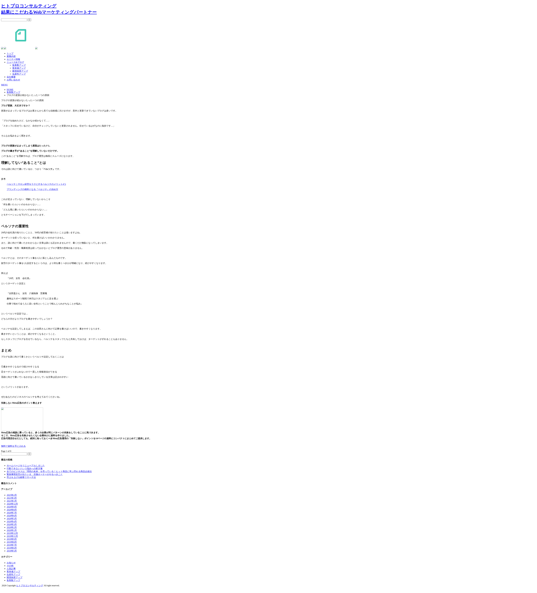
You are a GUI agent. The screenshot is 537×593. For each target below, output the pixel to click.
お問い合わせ (13, 80)
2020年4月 (12, 521)
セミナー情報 (13, 59)
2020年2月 (12, 527)
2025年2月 (12, 495)
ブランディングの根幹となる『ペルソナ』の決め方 (32, 189)
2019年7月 (12, 545)
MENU (4, 85)
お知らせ (11, 563)
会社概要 (11, 77)
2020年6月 (12, 515)
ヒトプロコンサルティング (29, 585)
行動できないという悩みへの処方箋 (25, 468)
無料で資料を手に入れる (13, 446)
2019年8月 (12, 542)
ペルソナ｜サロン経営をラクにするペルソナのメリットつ (36, 184)
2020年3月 (12, 524)
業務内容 (11, 56)
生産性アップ (19, 74)
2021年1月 (12, 501)
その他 (10, 565)
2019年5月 (12, 551)
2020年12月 (12, 504)
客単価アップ (19, 68)
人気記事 (11, 568)
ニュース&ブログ (15, 62)
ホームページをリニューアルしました (26, 465)
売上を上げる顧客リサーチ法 (21, 477)
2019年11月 (12, 536)
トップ (10, 53)
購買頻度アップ (20, 71)
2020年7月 (12, 512)
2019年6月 (12, 548)
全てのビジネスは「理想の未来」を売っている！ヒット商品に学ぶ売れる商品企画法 (49, 471)
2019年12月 (12, 533)
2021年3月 (12, 498)
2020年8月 (12, 510)
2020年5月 (12, 518)
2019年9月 (12, 539)
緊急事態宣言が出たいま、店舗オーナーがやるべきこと (35, 474)
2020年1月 (12, 530)
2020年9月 (12, 507)
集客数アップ (19, 65)
